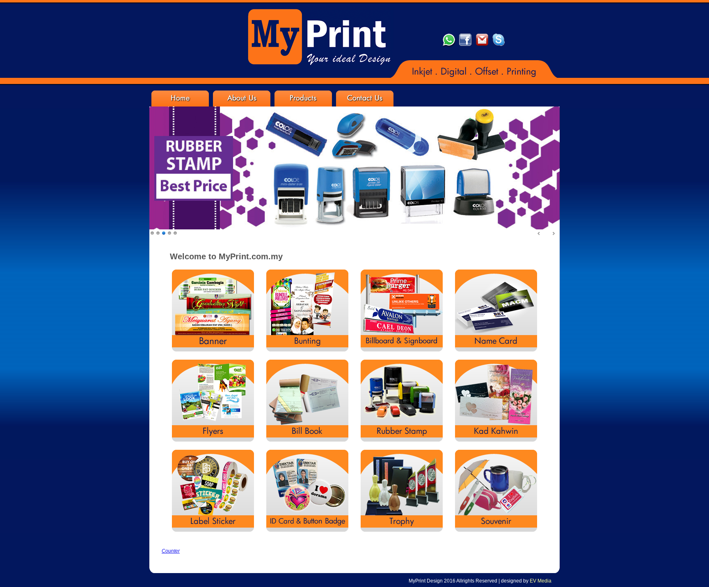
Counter (171, 551)
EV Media (540, 581)
